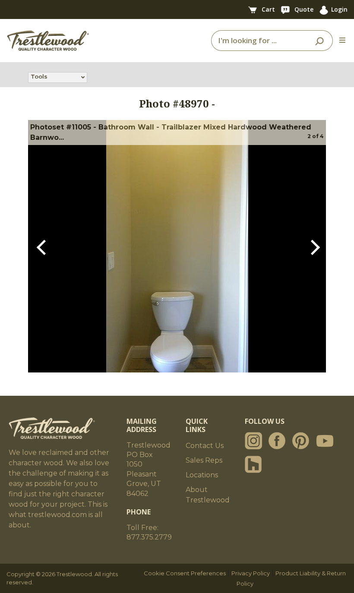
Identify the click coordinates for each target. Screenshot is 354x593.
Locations (202, 475)
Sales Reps (204, 460)
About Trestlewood (208, 495)
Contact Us (205, 446)
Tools (39, 76)
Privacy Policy (250, 573)
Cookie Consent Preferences (185, 573)
